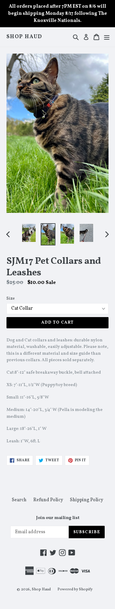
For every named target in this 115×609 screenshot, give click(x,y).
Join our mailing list (57, 518)
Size (10, 298)
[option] (28, 233)
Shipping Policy (86, 500)
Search (19, 500)
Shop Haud (24, 37)
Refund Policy (48, 500)
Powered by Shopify (75, 589)
